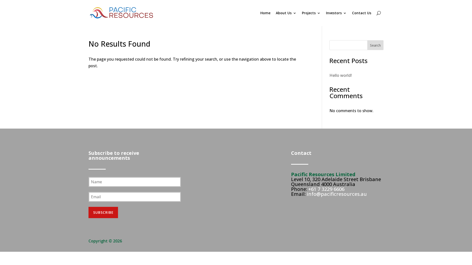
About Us (284, 13)
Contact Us (361, 13)
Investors (334, 13)
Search (375, 45)
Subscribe (103, 212)
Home (265, 13)
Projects (309, 13)
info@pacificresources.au (337, 194)
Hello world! (340, 75)
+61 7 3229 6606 (326, 189)
